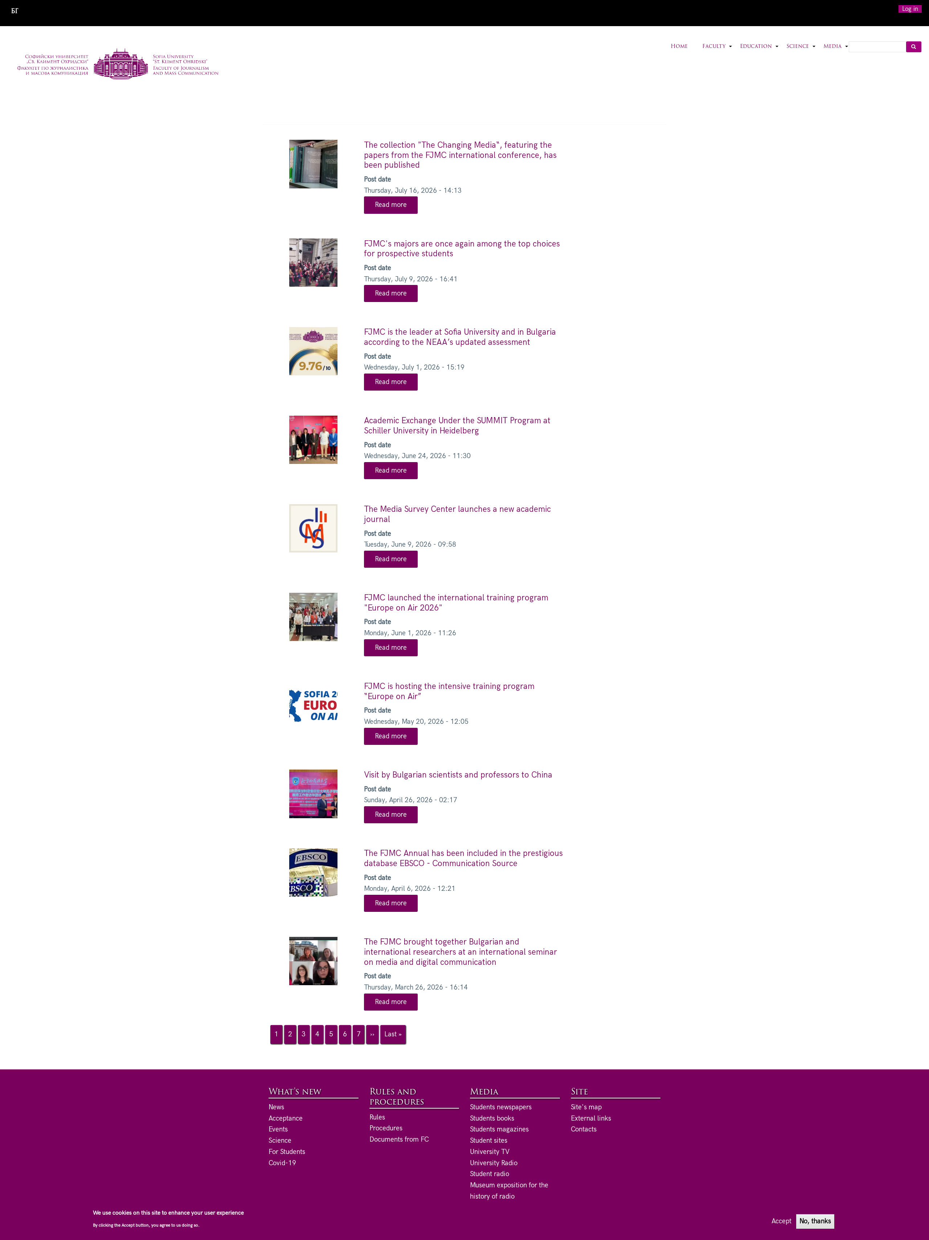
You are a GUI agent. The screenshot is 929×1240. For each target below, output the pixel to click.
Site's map (586, 1107)
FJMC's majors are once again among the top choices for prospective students (462, 249)
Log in (910, 9)
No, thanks (815, 1221)
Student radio (489, 1174)
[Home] (118, 65)
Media (836, 51)
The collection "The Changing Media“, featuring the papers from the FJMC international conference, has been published (460, 155)
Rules (377, 1117)
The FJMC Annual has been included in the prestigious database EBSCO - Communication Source (463, 858)
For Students (287, 1152)
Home (679, 46)
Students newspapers (501, 1107)
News (276, 1107)
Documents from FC (399, 1139)
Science (801, 51)
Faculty (717, 51)
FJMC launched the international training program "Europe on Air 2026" (456, 603)
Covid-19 (282, 1163)
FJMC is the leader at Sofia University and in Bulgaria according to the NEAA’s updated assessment (460, 337)
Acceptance (286, 1118)
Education (759, 51)
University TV (489, 1152)
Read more (396, 207)
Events (278, 1129)
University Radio (493, 1163)
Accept (781, 1221)
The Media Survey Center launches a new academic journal (457, 514)
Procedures (385, 1128)
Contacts (584, 1129)
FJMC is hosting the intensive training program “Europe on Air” (449, 691)
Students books (492, 1118)
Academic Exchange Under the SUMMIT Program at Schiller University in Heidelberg (457, 426)
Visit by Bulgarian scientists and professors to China (458, 775)
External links (591, 1118)
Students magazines (499, 1129)
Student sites (488, 1141)
